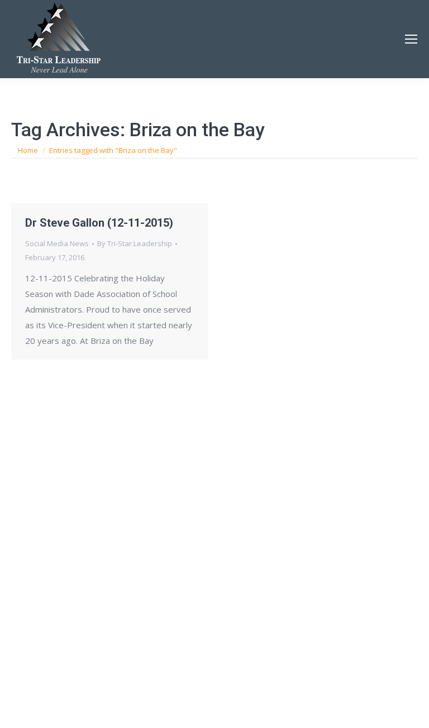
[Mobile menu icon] (411, 39)
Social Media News (57, 243)
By (134, 243)
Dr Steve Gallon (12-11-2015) (99, 222)
